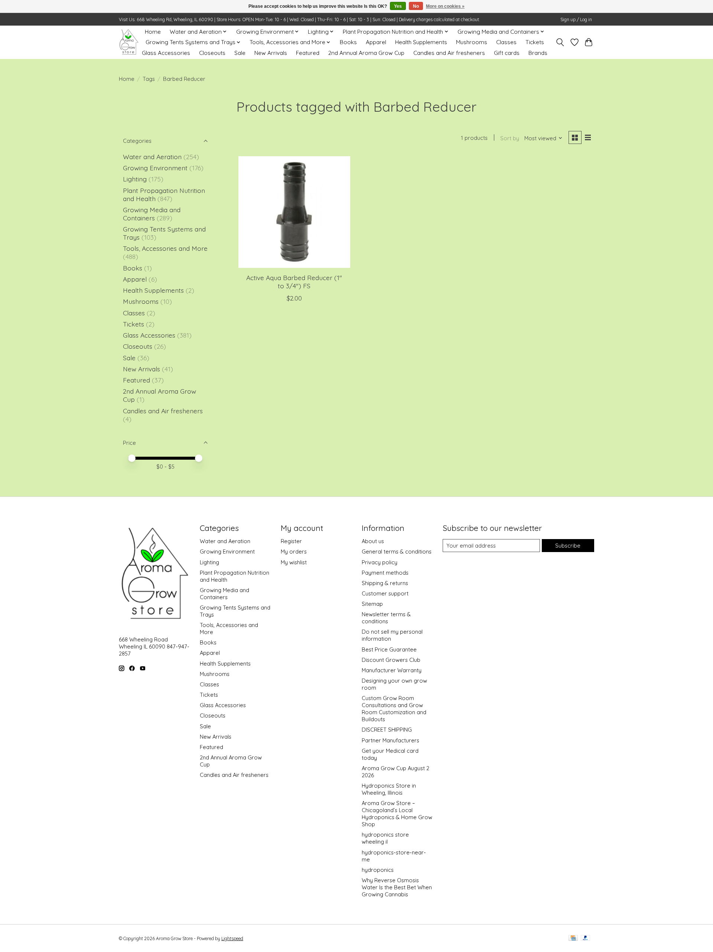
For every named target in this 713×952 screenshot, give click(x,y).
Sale (239, 52)
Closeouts (212, 52)
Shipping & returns (385, 583)
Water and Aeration (152, 156)
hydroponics (378, 869)
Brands (537, 52)
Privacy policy (379, 562)
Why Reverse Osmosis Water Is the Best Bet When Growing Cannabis (397, 887)
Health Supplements (421, 42)
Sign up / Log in (576, 19)
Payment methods (385, 572)
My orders (294, 551)
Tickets (534, 42)
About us (373, 541)
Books (348, 42)
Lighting (136, 179)
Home (153, 31)
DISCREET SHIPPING (387, 729)
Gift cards (507, 52)
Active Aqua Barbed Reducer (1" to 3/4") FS (294, 281)
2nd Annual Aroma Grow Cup (366, 52)
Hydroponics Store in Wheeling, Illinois (389, 789)
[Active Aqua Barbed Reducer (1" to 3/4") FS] (294, 212)
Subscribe (567, 545)
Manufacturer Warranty (391, 670)
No (416, 6)
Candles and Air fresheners (449, 52)
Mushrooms (471, 42)
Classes (506, 42)
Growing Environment (155, 168)
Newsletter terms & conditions (386, 618)
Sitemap (372, 603)
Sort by (509, 138)
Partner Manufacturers (390, 740)
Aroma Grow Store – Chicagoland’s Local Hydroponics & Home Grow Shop (397, 814)
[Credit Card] (573, 938)
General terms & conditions (397, 551)
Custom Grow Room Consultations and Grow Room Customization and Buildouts (394, 709)
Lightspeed (232, 938)
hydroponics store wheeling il (385, 838)
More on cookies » (445, 6)
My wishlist (294, 562)
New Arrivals (270, 52)
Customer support (385, 593)
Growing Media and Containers (151, 214)
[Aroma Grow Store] (129, 42)
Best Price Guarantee (389, 649)
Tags (149, 78)
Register (291, 541)
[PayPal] (585, 938)
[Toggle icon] (560, 42)
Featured (307, 52)
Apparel (376, 42)
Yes (398, 6)
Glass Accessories (166, 52)
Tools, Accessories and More (165, 248)
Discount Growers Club (391, 659)
